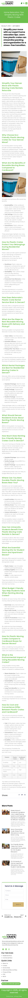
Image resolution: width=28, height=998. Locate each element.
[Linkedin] (6, 949)
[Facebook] (3, 949)
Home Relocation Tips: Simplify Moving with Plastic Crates (14, 14)
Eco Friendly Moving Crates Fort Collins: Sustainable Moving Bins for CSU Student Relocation (18, 848)
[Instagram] (9, 949)
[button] (26, 3)
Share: (5, 795)
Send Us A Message (14, 886)
